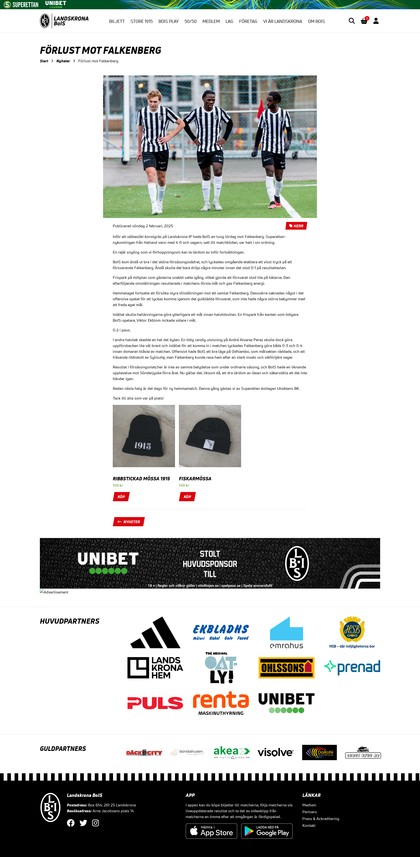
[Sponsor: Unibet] (55, 3)
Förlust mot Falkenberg (98, 60)
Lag (229, 21)
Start (44, 61)
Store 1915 (142, 21)
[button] (352, 20)
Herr (298, 225)
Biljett (117, 21)
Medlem (211, 21)
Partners (309, 811)
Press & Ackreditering (320, 818)
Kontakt (308, 825)
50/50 (190, 21)
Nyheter (63, 61)
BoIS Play (168, 21)
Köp (121, 496)
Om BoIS (316, 21)
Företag (248, 21)
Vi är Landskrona (282, 21)
